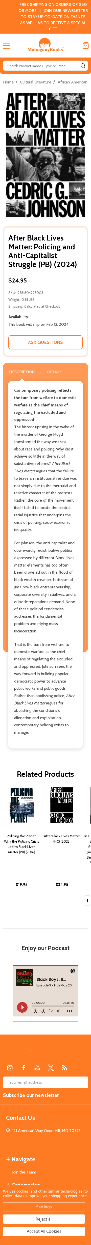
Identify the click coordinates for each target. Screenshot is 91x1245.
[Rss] (64, 1067)
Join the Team (24, 1172)
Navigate (23, 1159)
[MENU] (6, 45)
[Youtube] (37, 1067)
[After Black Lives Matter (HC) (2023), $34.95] (61, 805)
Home (8, 82)
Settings (44, 1207)
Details (54, 372)
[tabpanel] (22, 847)
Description (22, 372)
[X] (51, 1067)
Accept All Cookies (44, 1231)
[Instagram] (10, 1067)
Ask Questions (45, 342)
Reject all (44, 1219)
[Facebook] (23, 1067)
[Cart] (85, 45)
